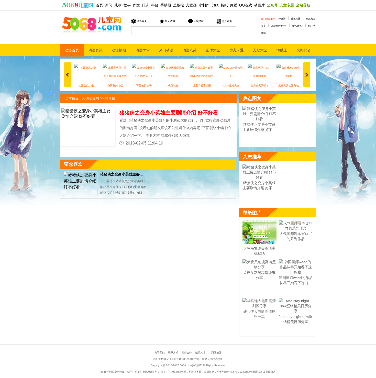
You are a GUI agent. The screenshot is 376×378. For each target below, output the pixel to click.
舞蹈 (233, 5)
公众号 (272, 5)
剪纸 (215, 5)
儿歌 (117, 5)
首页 (99, 5)
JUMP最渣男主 (230, 85)
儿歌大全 (260, 50)
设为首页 (142, 21)
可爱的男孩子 (144, 85)
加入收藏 (170, 21)
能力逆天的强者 (260, 85)
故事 (127, 5)
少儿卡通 (236, 50)
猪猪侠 (110, 98)
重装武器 (295, 18)
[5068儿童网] (77, 4)
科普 (154, 5)
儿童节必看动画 (202, 85)
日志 (145, 5)
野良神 (282, 18)
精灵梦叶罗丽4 (278, 26)
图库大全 (213, 50)
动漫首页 (72, 50)
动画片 (259, 5)
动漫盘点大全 (86, 85)
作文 (136, 5)
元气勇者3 (297, 26)
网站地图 (216, 352)
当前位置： (73, 98)
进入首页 (227, 21)
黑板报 (178, 5)
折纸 (224, 5)
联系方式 (173, 352)
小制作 (204, 5)
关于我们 (159, 352)
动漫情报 (119, 50)
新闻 (108, 5)
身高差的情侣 (115, 85)
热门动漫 (166, 50)
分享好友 (198, 21)
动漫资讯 (95, 50)
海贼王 (282, 50)
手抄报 (165, 5)
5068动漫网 (90, 98)
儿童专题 (287, 5)
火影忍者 (303, 50)
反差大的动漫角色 (288, 85)
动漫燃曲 (173, 85)
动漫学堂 (142, 50)
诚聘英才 (200, 352)
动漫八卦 (189, 50)
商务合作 (187, 352)
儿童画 (191, 5)
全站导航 (303, 5)
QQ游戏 (245, 5)
